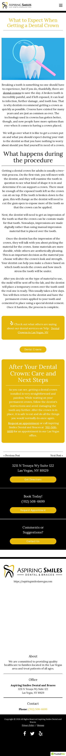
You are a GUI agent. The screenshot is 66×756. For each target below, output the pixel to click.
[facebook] (25, 733)
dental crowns (12, 93)
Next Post (55, 455)
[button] (61, 5)
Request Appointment (33, 510)
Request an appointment (23, 423)
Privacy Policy (28, 725)
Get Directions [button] (33, 479)
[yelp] (40, 733)
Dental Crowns (33, 349)
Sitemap (40, 725)
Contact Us (33, 541)
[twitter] (32, 733)
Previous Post (12, 455)
